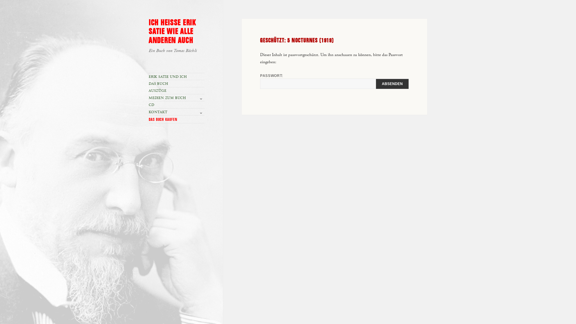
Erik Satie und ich (168, 76)
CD (151, 105)
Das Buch (158, 83)
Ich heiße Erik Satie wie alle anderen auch (172, 32)
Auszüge (157, 90)
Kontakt (158, 112)
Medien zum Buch (167, 98)
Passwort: (271, 76)
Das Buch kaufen (163, 120)
